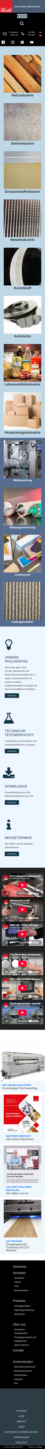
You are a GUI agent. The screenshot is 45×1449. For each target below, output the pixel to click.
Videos (17, 1282)
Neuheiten (19, 1278)
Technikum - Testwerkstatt (19, 733)
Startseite (19, 1266)
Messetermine (18, 838)
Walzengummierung (24, 1310)
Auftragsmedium (22, 1306)
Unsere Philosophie (16, 659)
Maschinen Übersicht (18, 1136)
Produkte (19, 1301)
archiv (21, 1421)
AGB (21, 1416)
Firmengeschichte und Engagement (25, 1339)
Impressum (21, 1437)
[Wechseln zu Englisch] (40, 35)
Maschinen (19, 1314)
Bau (16, 1383)
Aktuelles (19, 1273)
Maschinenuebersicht (24, 1367)
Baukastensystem (23, 1371)
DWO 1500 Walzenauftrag (16, 1085)
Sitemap (21, 1411)
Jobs (16, 1286)
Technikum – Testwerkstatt (20, 1331)
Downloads (16, 786)
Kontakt (18, 1350)
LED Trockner (14, 1241)
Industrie (18, 1379)
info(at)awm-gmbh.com (13, 33)
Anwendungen (23, 1361)
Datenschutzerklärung (21, 1432)
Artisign (39, 1447)
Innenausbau (20, 1375)
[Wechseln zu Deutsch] (40, 32)
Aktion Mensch (21, 1345)
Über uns (19, 1324)
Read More (12, 696)
